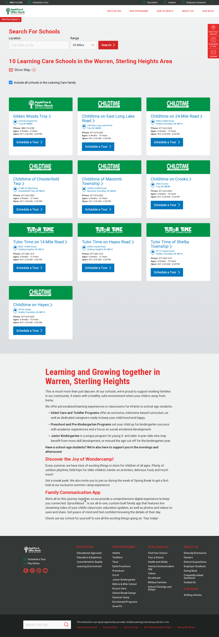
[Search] (66, 624)
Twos (115, 562)
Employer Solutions (196, 2)
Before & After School (124, 584)
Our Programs (139, 11)
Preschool (118, 570)
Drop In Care (119, 588)
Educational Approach (89, 553)
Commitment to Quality (89, 562)
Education (114, 11)
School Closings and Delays (159, 588)
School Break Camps (124, 593)
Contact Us (190, 582)
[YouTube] (45, 570)
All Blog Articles (193, 595)
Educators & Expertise (89, 557)
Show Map (22, 70)
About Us (188, 11)
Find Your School (10, 19)
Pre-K (115, 575)
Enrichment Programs (124, 601)
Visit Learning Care (87, 627)
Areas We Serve (186, 627)
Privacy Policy (110, 627)
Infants (116, 553)
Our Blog (208, 11)
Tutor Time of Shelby (170, 244)
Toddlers (117, 557)
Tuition (152, 573)
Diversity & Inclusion (195, 553)
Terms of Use (131, 627)
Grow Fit (117, 606)
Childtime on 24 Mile (175, 116)
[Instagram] (32, 570)
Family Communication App (161, 567)
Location (15, 38)
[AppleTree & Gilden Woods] (22, 11)
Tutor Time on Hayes (106, 242)
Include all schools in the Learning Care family (45, 82)
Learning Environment (89, 566)
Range (74, 38)
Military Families (157, 582)
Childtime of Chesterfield (36, 181)
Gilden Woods (30, 116)
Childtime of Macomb (102, 181)
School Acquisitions (195, 562)
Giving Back (190, 570)
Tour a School (156, 557)
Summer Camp (120, 597)
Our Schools (165, 11)
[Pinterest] (38, 570)
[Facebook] (25, 570)
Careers (172, 2)
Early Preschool (121, 566)
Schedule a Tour (40, 2)
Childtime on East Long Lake (108, 118)
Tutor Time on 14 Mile (38, 242)
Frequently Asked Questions (193, 576)
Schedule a (27, 142)
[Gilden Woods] (39, 549)
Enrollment (154, 578)
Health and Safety (158, 562)
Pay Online (152, 2)
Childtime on (169, 179)
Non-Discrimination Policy (158, 627)
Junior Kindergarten (123, 579)
